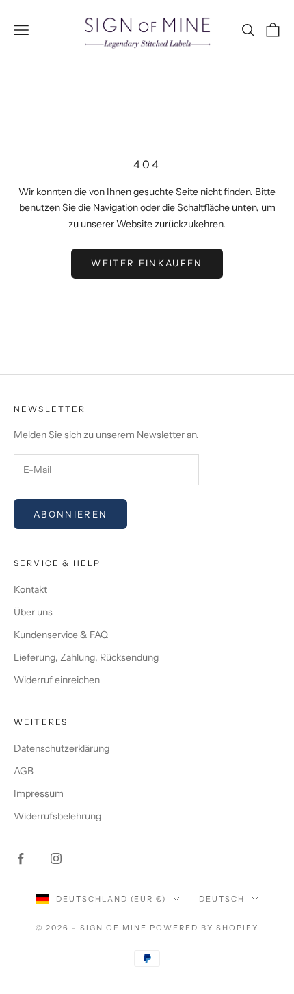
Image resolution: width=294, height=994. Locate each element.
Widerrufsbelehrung (57, 816)
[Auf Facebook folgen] (20, 858)
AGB (24, 771)
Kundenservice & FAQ (61, 634)
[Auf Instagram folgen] (56, 858)
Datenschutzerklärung (61, 748)
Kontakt (30, 589)
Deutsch (222, 899)
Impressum (39, 793)
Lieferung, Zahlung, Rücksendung (86, 657)
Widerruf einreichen (57, 680)
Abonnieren (70, 514)
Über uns (33, 612)
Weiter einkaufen (146, 262)
